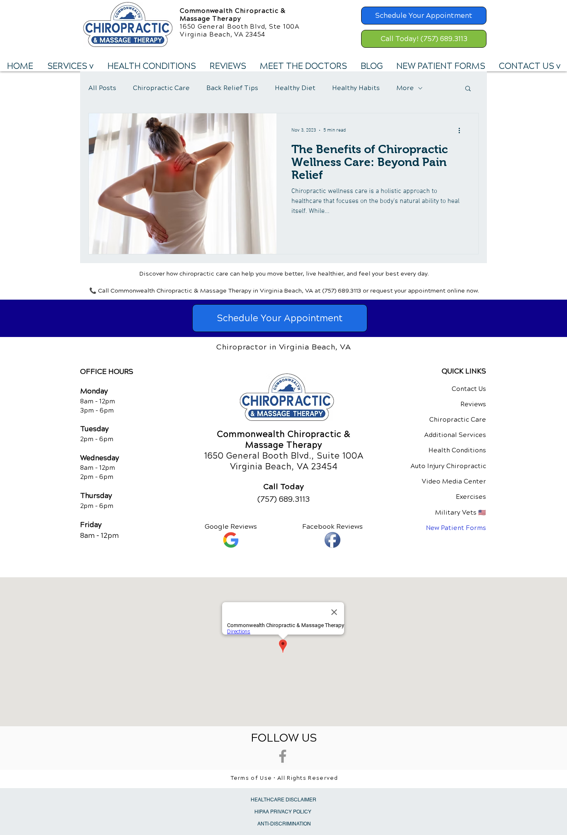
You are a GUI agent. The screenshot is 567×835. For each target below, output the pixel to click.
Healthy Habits (356, 88)
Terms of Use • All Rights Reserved (284, 778)
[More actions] (462, 130)
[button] (70, 66)
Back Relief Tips (232, 88)
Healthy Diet (295, 88)
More (405, 88)
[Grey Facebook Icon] (282, 756)
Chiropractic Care (161, 88)
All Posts (102, 88)
